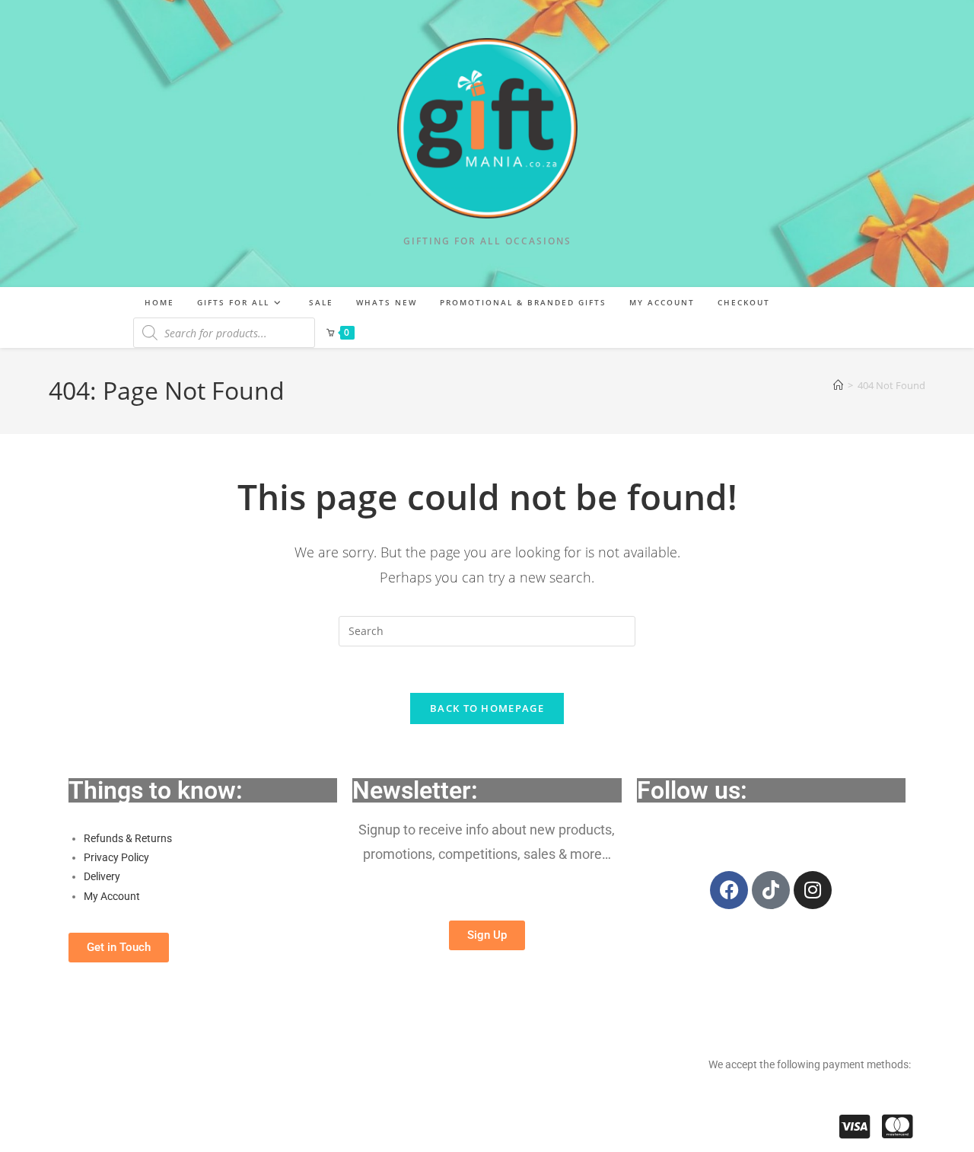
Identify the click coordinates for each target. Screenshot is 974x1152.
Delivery (102, 876)
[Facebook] (729, 890)
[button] (118, 947)
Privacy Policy (116, 857)
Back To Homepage (487, 708)
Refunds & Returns (128, 838)
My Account (112, 896)
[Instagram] (813, 890)
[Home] (838, 385)
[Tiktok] (771, 890)
